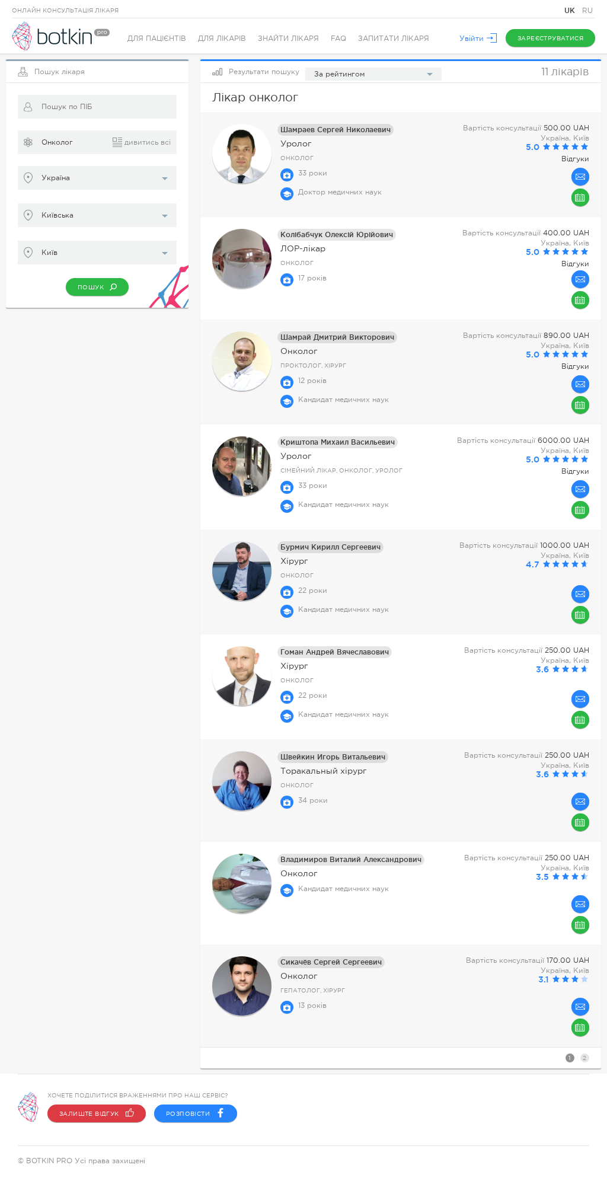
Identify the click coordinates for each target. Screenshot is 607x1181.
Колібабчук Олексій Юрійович (336, 234)
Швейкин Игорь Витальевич (332, 757)
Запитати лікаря (393, 38)
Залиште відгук (89, 1113)
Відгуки (575, 159)
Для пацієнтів (156, 38)
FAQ (338, 38)
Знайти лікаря (288, 38)
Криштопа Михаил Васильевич (337, 442)
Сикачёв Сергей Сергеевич (331, 962)
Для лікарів (222, 38)
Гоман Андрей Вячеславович (334, 652)
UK (570, 10)
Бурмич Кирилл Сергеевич (330, 547)
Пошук (91, 287)
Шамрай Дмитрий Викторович (337, 337)
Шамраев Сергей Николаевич (335, 129)
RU (587, 11)
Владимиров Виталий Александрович (350, 859)
